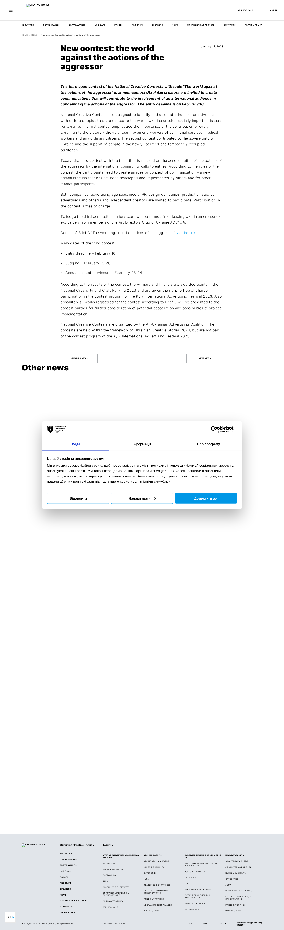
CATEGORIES (109, 875)
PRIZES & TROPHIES (235, 905)
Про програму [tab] (208, 444)
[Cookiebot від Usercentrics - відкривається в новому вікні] (217, 429)
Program (137, 25)
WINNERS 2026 (245, 10)
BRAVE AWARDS (77, 25)
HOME (25, 35)
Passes (118, 25)
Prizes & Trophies (113, 901)
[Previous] (251, 368)
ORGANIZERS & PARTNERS (239, 867)
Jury (146, 879)
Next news (205, 358)
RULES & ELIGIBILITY (113, 869)
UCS (190, 924)
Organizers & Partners (201, 25)
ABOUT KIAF (109, 863)
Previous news (79, 358)
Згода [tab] (75, 444)
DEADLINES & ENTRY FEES (116, 887)
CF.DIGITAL (120, 924)
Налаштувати (139, 498)
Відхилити (78, 498)
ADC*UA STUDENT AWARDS (158, 905)
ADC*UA (222, 924)
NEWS (34, 35)
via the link (185, 232)
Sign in (273, 10)
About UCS (28, 25)
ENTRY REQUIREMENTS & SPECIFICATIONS (116, 894)
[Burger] (11, 10)
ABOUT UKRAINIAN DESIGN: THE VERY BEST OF (201, 864)
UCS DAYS (100, 25)
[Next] (259, 368)
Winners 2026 (151, 911)
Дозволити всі (205, 498)
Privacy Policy (253, 25)
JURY (105, 881)
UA (8, 917)
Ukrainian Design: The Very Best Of (249, 924)
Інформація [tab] (142, 444)
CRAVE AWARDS (51, 25)
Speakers (157, 25)
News (175, 25)
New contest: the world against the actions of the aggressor (70, 35)
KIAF (205, 924)
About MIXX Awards (236, 861)
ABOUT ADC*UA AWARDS (156, 861)
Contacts (230, 25)
